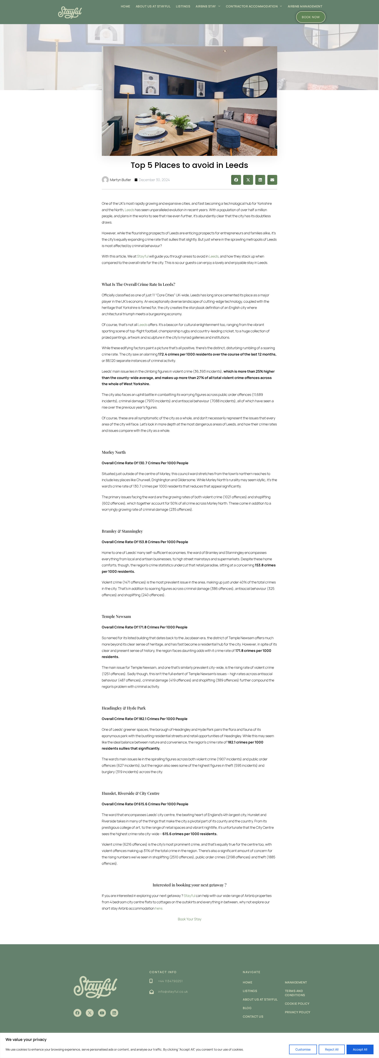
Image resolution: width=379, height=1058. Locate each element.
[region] (189, 1045)
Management (296, 982)
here (158, 908)
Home (125, 6)
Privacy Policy (298, 1012)
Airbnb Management (305, 6)
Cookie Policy (297, 1003)
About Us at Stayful (153, 6)
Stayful (142, 256)
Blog (247, 1008)
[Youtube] (102, 1013)
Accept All (360, 1049)
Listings (183, 6)
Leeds (129, 209)
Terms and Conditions (295, 993)
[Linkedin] (114, 1013)
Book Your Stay (189, 919)
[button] (236, 180)
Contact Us (253, 1016)
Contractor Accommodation (252, 6)
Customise (303, 1049)
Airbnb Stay (206, 6)
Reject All (331, 1049)
